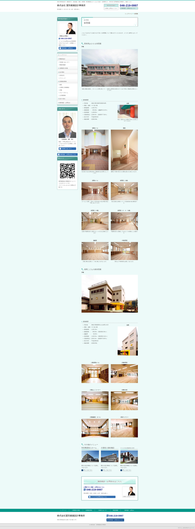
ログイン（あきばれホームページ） (186, 527)
